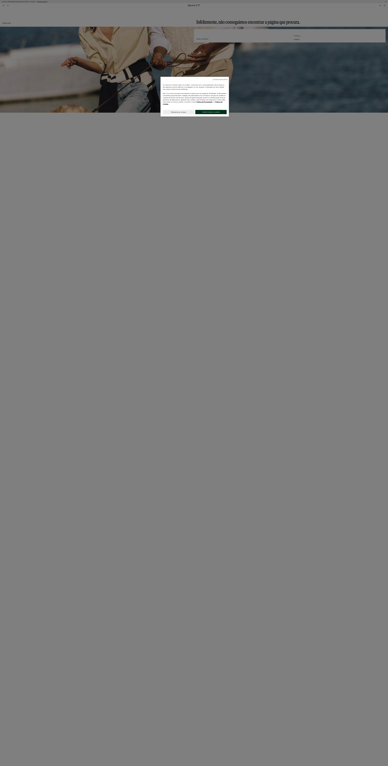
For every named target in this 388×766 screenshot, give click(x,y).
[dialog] (194, 97)
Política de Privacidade (204, 102)
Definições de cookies (178, 112)
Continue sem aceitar (220, 79)
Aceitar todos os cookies (211, 112)
